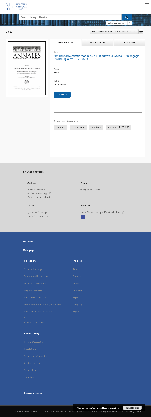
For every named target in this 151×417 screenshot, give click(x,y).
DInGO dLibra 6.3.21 (44, 411)
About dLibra (30, 369)
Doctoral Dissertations (36, 283)
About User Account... (35, 355)
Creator (77, 276)
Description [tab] (65, 42)
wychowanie (78, 127)
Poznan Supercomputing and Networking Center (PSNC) (110, 411)
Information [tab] (97, 42)
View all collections (34, 322)
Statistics (29, 377)
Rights (76, 311)
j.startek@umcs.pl (38, 212)
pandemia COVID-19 (118, 127)
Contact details (32, 362)
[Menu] (146, 3)
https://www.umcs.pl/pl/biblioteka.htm (101, 212)
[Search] (127, 17)
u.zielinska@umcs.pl (39, 216)
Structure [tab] (129, 42)
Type (75, 297)
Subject (77, 283)
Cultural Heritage (33, 269)
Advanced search (116, 23)
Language (78, 304)
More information (110, 407)
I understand (132, 407)
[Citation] (140, 31)
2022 (56, 73)
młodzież (96, 127)
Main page (29, 250)
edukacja (60, 127)
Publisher (78, 290)
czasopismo (60, 84)
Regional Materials (34, 290)
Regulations (30, 348)
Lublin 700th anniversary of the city (42, 304)
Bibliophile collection (35, 297)
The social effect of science (38, 311)
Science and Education (36, 276)
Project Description (34, 341)
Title (75, 269)
